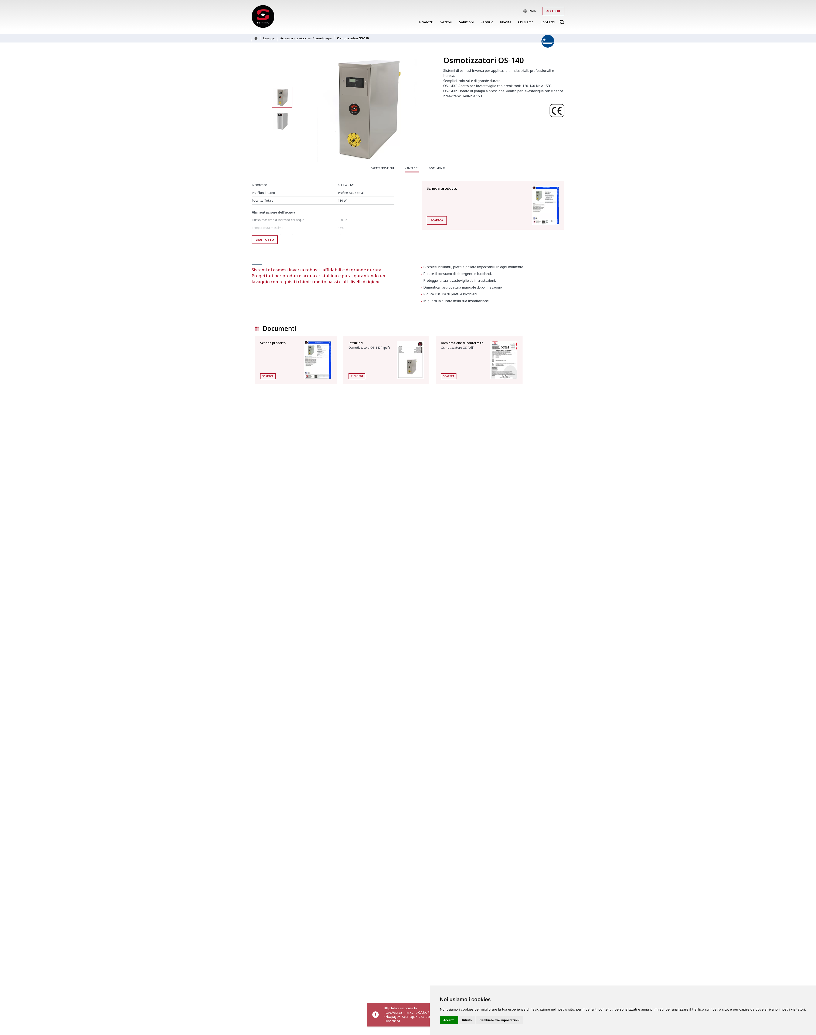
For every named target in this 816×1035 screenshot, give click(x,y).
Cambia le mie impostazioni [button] (499, 1020)
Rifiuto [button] (467, 1020)
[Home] (263, 16)
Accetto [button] (449, 1020)
